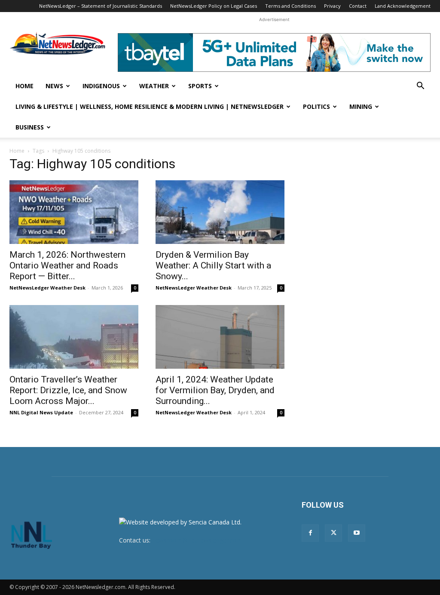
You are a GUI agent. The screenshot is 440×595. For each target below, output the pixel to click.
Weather (154, 86)
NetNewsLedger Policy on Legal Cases (213, 6)
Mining (360, 106)
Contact (358, 6)
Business (29, 127)
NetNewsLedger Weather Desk (47, 287)
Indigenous (101, 86)
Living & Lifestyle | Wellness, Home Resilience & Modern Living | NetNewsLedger (149, 106)
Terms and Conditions (290, 6)
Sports (200, 86)
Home (24, 86)
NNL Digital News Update (41, 412)
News (54, 86)
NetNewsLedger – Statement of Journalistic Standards (100, 6)
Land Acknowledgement (403, 6)
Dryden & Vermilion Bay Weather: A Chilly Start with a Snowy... (213, 265)
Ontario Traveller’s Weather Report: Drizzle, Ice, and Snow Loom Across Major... (68, 390)
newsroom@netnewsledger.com (197, 540)
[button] (420, 87)
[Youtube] (356, 533)
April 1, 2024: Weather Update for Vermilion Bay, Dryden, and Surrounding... (215, 390)
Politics (316, 106)
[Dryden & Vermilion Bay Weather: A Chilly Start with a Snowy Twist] (220, 212)
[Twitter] (333, 533)
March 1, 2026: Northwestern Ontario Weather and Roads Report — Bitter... (67, 265)
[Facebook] (310, 533)
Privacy (332, 6)
